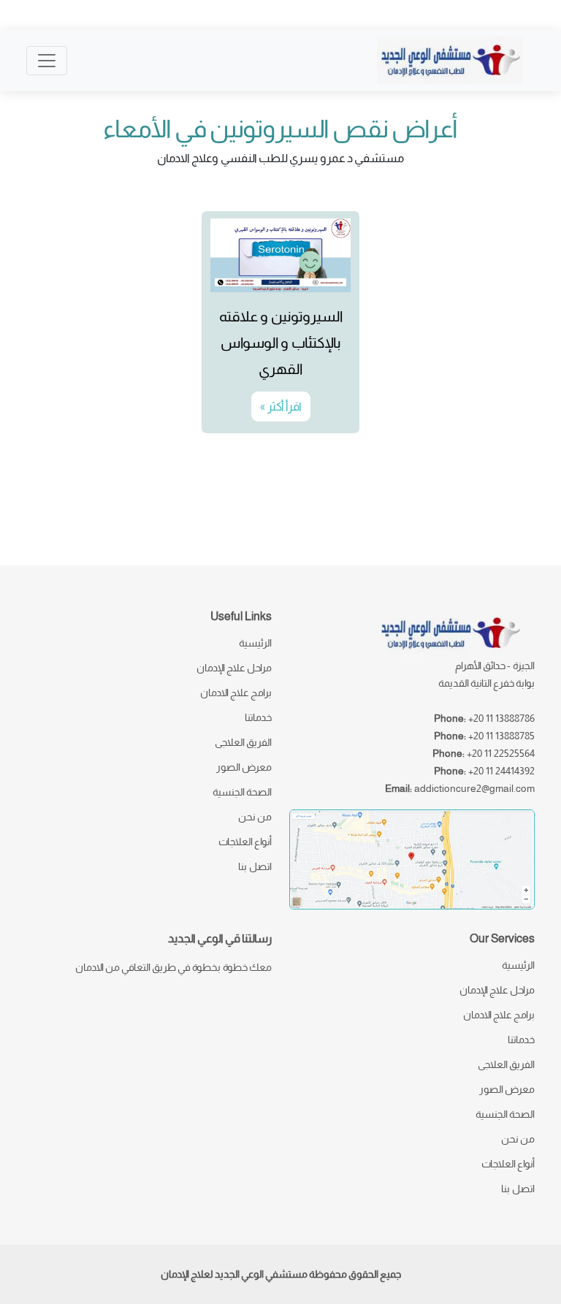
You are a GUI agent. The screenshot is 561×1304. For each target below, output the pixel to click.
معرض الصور (244, 767)
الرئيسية (255, 643)
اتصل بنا (255, 866)
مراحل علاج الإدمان (234, 668)
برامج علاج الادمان (236, 692)
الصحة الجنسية (242, 792)
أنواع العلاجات (245, 841)
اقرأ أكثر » (281, 406)
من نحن (255, 817)
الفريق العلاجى (243, 742)
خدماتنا (258, 717)
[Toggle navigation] (46, 60)
